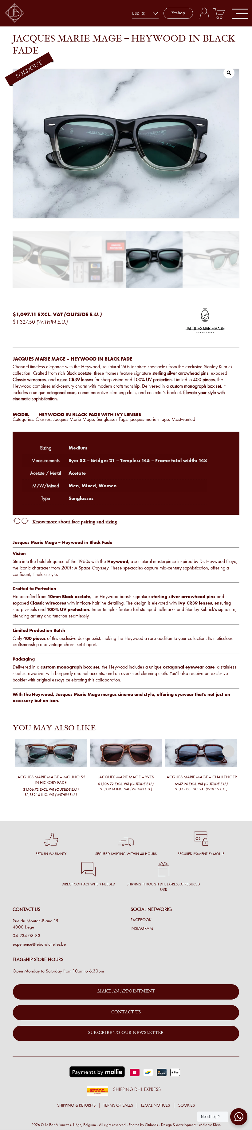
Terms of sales (118, 1105)
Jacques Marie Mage (73, 419)
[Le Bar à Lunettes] (15, 13)
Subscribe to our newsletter (126, 1033)
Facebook (141, 920)
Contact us (126, 1012)
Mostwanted (183, 419)
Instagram (142, 928)
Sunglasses (106, 419)
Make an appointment (126, 991)
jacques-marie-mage (149, 419)
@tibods (151, 1124)
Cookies (186, 1105)
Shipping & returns (76, 1105)
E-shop (178, 13)
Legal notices (155, 1105)
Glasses (43, 419)
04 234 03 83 (27, 935)
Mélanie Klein (210, 1124)
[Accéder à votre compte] (204, 13)
